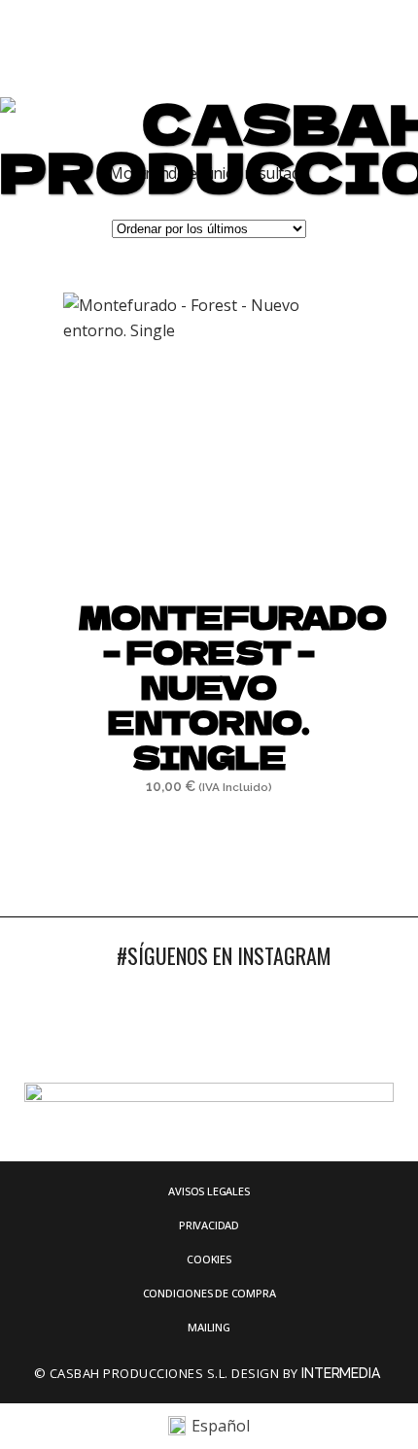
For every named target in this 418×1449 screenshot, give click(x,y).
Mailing (209, 1327)
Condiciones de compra (209, 1293)
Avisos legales (208, 1191)
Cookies (209, 1259)
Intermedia (342, 1373)
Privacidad (209, 1225)
